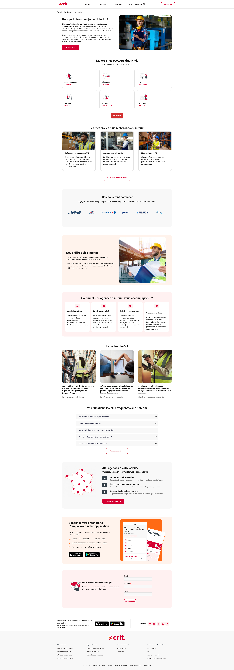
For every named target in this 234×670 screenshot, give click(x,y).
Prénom (127, 584)
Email (126, 576)
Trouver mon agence (113, 501)
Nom (126, 591)
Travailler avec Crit (70, 12)
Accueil (59, 12)
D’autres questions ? (117, 451)
